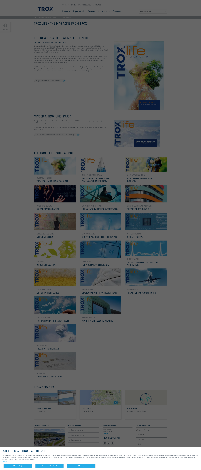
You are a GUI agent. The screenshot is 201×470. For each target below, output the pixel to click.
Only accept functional (49, 466)
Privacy (4, 461)
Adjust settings (17, 466)
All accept (81, 466)
